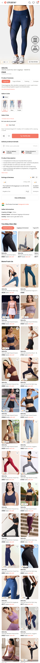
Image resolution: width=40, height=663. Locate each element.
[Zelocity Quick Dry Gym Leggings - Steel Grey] (25, 241)
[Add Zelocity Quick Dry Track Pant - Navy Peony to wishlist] (17, 546)
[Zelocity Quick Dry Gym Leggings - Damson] (29, 525)
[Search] (29, 2)
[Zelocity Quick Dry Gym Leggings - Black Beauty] (9, 241)
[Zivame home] (10, 2)
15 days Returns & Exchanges (31, 152)
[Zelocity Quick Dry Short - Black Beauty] (29, 338)
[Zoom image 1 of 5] (20, 34)
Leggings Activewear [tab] (23, 228)
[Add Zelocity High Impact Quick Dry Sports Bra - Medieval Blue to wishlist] (36, 484)
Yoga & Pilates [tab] (16, 81)
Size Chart (12, 125)
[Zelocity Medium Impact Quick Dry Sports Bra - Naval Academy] (10, 494)
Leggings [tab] (6, 81)
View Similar (34, 62)
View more (4, 172)
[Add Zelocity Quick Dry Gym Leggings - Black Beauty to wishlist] (14, 233)
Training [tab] (26, 81)
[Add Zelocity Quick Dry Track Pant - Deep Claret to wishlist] (17, 453)
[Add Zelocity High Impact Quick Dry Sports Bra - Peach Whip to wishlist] (17, 297)
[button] (2, 2)
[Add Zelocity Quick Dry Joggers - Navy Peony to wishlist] (36, 608)
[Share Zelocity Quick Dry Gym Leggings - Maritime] (3, 136)
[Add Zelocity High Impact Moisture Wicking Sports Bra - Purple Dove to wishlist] (36, 297)
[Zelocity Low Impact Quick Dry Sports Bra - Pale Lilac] (10, 650)
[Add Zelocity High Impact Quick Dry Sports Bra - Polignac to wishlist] (17, 390)
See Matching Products (8, 89)
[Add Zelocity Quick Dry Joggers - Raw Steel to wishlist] (36, 421)
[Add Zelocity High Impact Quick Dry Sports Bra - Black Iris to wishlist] (17, 328)
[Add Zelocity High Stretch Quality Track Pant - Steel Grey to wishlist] (36, 453)
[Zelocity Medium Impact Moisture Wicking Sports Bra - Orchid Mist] (10, 618)
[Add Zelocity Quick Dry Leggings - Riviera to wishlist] (17, 577)
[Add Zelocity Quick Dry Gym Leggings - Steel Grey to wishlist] (31, 233)
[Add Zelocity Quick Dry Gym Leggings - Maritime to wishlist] (9, 136)
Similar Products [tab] (7, 228)
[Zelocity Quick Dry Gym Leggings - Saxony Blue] (10, 275)
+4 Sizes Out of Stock (7, 118)
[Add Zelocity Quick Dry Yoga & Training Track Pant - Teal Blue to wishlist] (36, 266)
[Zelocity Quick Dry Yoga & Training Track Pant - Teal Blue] (29, 275)
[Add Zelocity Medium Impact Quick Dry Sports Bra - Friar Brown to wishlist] (17, 359)
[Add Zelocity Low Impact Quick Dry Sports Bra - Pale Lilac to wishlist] (17, 640)
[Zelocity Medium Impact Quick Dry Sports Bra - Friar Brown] (10, 369)
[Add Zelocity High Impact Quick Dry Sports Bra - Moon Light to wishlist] (17, 421)
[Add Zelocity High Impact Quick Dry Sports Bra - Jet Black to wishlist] (36, 390)
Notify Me (26, 136)
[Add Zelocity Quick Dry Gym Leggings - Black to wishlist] (36, 359)
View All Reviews (20, 198)
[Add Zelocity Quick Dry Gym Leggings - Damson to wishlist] (36, 515)
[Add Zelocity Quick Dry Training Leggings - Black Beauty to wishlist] (17, 515)
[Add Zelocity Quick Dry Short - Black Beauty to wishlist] (36, 328)
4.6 (5, 62)
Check (35, 146)
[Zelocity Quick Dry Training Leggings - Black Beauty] (10, 525)
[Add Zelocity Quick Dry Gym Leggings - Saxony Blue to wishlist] (17, 266)
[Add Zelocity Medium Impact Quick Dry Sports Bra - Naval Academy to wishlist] (17, 484)
